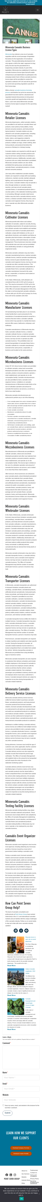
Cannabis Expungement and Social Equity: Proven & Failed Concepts (30, 1003)
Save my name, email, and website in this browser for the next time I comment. (22, 1107)
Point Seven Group (21, 914)
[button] (38, 10)
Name (5, 1073)
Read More (11, 965)
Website (6, 1095)
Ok (22, 1199)
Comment (7, 1043)
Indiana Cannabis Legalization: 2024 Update (30, 971)
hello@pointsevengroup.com (16, 4)
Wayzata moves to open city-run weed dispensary (30, 939)
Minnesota (8, 54)
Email (5, 1084)
